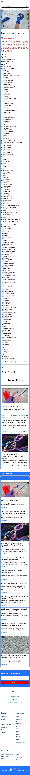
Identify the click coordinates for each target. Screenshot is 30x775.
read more (4, 507)
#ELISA (3, 367)
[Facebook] (2, 372)
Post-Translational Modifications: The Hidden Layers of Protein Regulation (13, 512)
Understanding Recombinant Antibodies (14, 583)
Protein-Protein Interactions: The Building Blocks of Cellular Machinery (14, 559)
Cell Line (18, 726)
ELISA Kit (18, 734)
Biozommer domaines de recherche (12, 33)
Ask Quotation (4, 722)
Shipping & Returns (6, 724)
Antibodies (4, 716)
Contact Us (4, 727)
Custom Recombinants (22, 729)
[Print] (8, 372)
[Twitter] (11, 372)
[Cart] (28, 2)
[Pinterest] (14, 372)
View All (18, 759)
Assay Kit (18, 716)
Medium (18, 739)
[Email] (5, 372)
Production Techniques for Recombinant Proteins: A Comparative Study (14, 624)
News (2, 729)
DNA (17, 731)
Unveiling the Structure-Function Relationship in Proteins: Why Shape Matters (12, 545)
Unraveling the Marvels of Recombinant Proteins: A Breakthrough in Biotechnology (15, 656)
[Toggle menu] (2, 2)
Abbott (17, 754)
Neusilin (3, 719)
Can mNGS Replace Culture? (10, 500)
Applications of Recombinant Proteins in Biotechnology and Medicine (14, 610)
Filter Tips (18, 737)
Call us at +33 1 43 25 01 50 (15, 702)
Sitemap (3, 732)
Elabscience (19, 757)
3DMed (3, 759)
